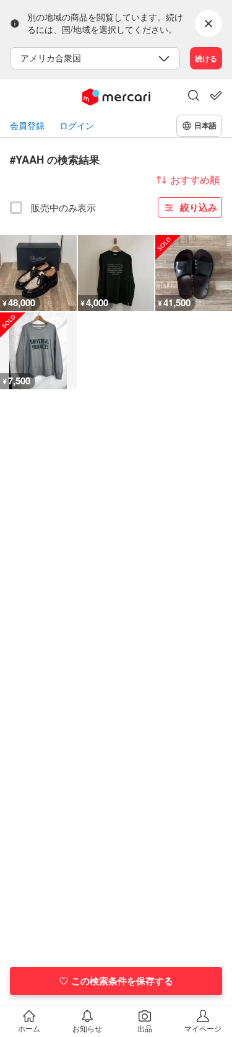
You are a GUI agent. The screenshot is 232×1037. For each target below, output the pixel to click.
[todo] (215, 95)
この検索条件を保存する (122, 980)
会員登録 (27, 125)
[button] (194, 97)
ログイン (76, 125)
